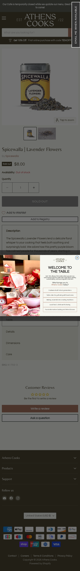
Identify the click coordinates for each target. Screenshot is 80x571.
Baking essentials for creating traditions (60, 300)
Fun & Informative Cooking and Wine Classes (60, 309)
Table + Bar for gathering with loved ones (60, 295)
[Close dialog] (77, 258)
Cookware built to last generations (60, 290)
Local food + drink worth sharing (60, 304)
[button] (75, 24)
